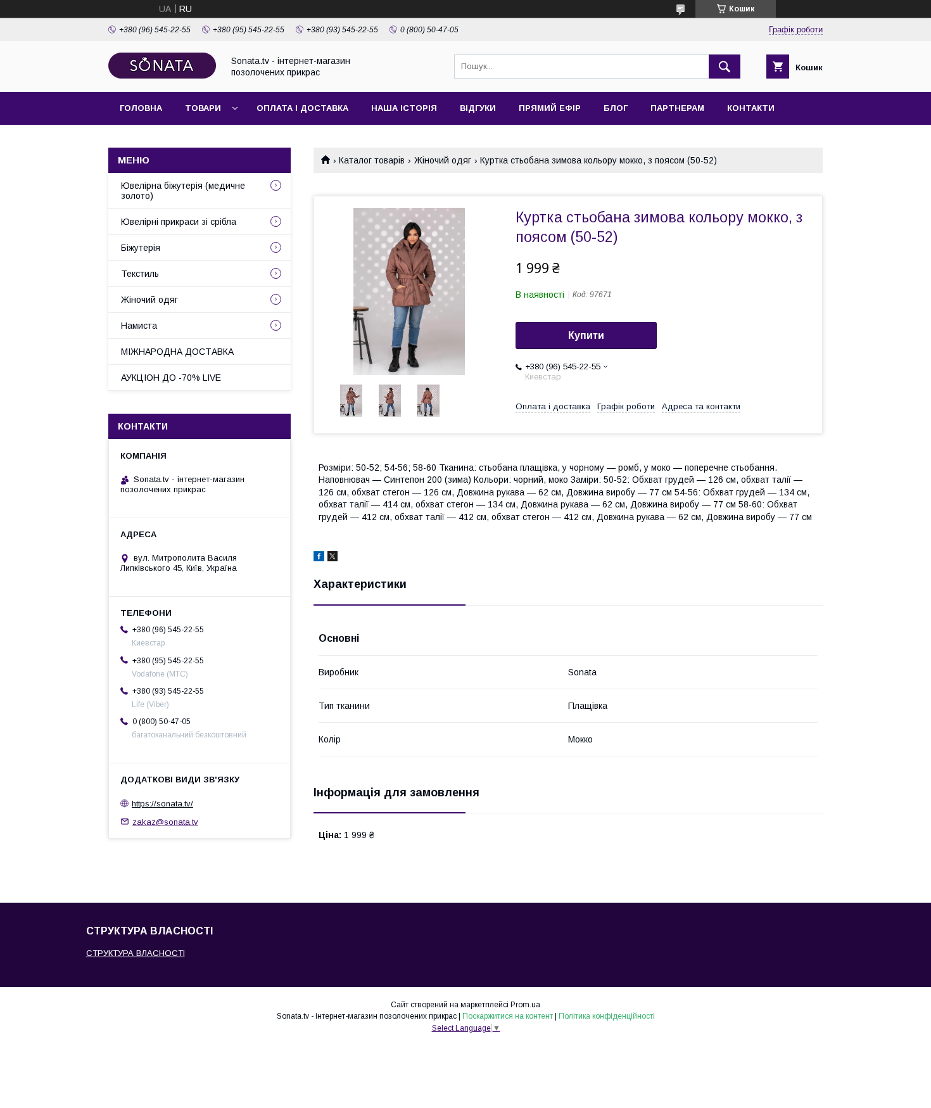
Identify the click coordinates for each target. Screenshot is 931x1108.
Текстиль (140, 274)
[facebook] (319, 558)
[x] (332, 558)
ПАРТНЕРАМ (677, 108)
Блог (616, 108)
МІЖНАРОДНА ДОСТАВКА (177, 352)
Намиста (139, 326)
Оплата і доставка (302, 108)
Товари (203, 108)
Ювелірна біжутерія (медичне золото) (183, 191)
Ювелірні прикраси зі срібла (178, 222)
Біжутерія (140, 248)
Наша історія (404, 108)
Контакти (751, 108)
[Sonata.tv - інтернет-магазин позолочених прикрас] (162, 75)
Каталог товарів (372, 160)
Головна (141, 108)
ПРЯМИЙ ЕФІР (550, 108)
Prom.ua (525, 1004)
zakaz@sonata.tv (165, 821)
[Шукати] (724, 66)
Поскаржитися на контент (507, 1016)
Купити (586, 335)
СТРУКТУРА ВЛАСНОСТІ (135, 953)
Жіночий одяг (442, 160)
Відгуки (478, 108)
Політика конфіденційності (607, 1016)
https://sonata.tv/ (162, 803)
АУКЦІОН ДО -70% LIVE (171, 378)
